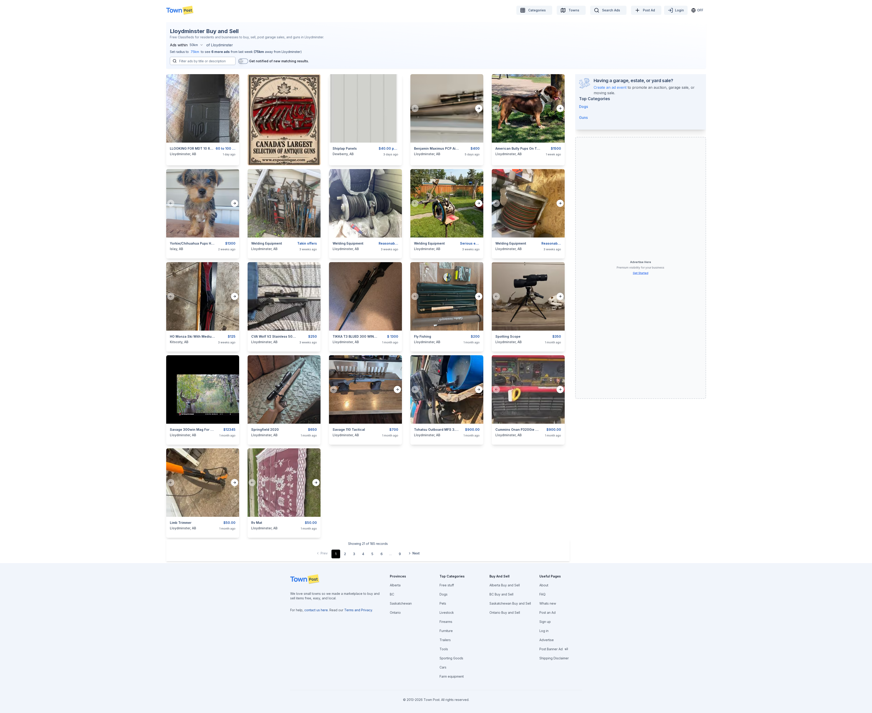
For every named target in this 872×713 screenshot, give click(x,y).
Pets (443, 603)
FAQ (542, 594)
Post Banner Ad (551, 649)
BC (392, 594)
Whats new (547, 603)
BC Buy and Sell (501, 594)
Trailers (445, 640)
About (543, 585)
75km (195, 52)
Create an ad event (610, 87)
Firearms (446, 622)
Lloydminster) (292, 52)
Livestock (447, 612)
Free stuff (447, 585)
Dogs (583, 106)
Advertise (546, 640)
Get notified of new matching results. (279, 61)
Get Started (640, 273)
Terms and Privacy (358, 610)
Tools (444, 649)
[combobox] (196, 45)
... (390, 554)
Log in (544, 631)
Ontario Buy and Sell (504, 612)
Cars (443, 667)
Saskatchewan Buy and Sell (510, 603)
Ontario (395, 612)
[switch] (243, 61)
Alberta (395, 585)
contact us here (316, 610)
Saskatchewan (401, 603)
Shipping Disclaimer (554, 658)
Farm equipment (452, 676)
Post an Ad (547, 612)
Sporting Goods (451, 658)
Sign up (545, 622)
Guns (583, 117)
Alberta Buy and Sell (504, 585)
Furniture (446, 631)
